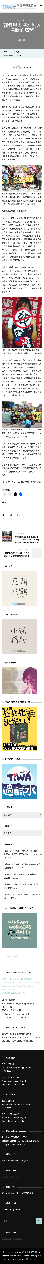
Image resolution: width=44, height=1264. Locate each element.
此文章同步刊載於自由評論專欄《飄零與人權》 (22, 482)
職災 (12, 515)
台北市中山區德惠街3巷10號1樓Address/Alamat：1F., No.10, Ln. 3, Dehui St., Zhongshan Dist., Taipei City (21, 982)
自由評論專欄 (25, 21)
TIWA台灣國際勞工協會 (28, 1252)
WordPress (34, 1259)
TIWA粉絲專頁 (11, 956)
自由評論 (18, 515)
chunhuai (26, 67)
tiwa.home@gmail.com (13, 992)
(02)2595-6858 (8, 989)
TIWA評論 (16, 21)
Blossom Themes (11, 1259)
